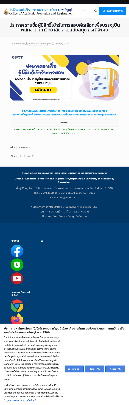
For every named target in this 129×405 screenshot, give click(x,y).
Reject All (95, 369)
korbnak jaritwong (38, 43)
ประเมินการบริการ (112, 11)
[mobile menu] (84, 11)
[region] (64, 364)
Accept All (115, 369)
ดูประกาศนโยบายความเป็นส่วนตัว (22, 400)
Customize (73, 369)
